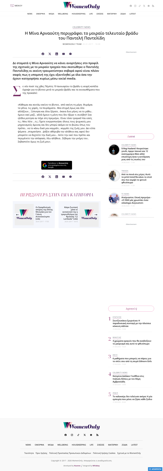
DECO (115, 355)
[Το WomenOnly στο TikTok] (139, 6)
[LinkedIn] (56, 54)
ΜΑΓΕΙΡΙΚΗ (112, 13)
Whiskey (96, 466)
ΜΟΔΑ (51, 13)
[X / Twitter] (50, 54)
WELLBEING (63, 13)
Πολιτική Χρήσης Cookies (104, 453)
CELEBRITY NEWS (82, 27)
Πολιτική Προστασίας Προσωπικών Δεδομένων (70, 453)
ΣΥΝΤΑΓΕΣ (117, 317)
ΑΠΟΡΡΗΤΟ (156, 469)
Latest (131, 136)
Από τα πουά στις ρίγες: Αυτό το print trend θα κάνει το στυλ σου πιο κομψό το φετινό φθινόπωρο (136, 178)
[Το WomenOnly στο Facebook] (130, 6)
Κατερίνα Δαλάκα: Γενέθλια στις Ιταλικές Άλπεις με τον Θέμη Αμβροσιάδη (128, 379)
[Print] (70, 54)
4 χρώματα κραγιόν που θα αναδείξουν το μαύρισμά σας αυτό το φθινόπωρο (132, 342)
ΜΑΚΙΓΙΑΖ (117, 337)
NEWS (29, 13)
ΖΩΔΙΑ (123, 13)
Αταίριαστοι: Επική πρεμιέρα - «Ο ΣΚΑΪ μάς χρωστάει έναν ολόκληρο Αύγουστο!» (136, 200)
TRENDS (124, 171)
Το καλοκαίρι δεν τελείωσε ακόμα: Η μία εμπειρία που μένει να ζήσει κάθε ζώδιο (132, 398)
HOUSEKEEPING (78, 13)
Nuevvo (77, 466)
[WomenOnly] (81, 6)
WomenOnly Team (72, 44)
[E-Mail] (63, 54)
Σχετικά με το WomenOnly (129, 453)
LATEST (133, 13)
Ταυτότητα (29, 453)
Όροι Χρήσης (41, 453)
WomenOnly (81, 426)
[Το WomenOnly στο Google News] (148, 6)
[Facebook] (43, 54)
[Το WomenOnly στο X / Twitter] (143, 6)
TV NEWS (125, 194)
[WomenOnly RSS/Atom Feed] (152, 6)
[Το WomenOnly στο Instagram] (134, 6)
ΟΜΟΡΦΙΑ (40, 13)
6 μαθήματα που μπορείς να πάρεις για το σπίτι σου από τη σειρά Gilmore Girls (132, 360)
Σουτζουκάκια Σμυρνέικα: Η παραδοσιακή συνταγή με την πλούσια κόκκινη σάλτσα (132, 323)
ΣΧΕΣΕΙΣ (100, 13)
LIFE (91, 13)
